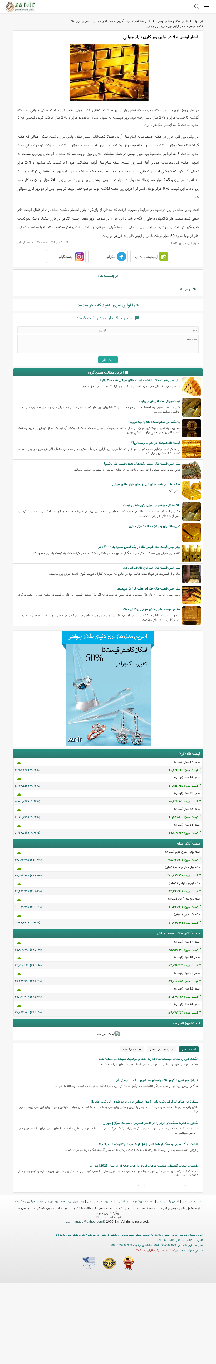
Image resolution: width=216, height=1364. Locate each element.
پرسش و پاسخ (48, 1201)
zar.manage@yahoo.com (84, 1221)
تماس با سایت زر (168, 1201)
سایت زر (135, 1208)
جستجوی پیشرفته (72, 1201)
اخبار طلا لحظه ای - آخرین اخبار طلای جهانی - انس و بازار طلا (111, 20)
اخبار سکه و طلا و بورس (173, 20)
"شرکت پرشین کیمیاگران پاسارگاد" (155, 1250)
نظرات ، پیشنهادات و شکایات (135, 1201)
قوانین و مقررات (25, 1201)
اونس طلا (186, 288)
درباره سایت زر (191, 1201)
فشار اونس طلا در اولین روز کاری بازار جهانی (174, 25)
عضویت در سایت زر (100, 1201)
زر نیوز (199, 20)
